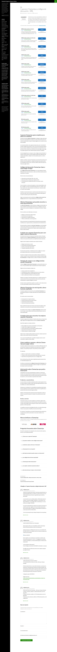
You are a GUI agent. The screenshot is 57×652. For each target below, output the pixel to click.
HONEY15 (42, 72)
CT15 (42, 127)
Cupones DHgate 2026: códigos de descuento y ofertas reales (30, 477)
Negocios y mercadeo (5, 44)
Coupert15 (42, 80)
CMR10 (42, 111)
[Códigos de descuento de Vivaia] (24, 424)
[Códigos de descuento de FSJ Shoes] (43, 424)
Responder (26, 552)
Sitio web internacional (5, 54)
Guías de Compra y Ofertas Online (9, 1)
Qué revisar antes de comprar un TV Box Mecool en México (5, 74)
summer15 (42, 64)
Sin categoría (3, 53)
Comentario (22, 611)
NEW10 (42, 103)
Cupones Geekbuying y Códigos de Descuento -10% (5, 91)
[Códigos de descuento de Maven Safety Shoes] (34, 424)
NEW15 (42, 46)
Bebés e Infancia (4, 22)
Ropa (21, 7)
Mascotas (3, 40)
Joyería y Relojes (4, 34)
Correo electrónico (24, 630)
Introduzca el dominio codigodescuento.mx (28, 635)
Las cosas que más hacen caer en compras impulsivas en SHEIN (5, 71)
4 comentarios (36, 13)
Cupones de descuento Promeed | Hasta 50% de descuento (5, 65)
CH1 (42, 119)
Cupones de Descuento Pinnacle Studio (27, 481)
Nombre (22, 625)
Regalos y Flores (4, 49)
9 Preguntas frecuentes (42, 25)
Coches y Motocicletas (5, 26)
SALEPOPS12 (42, 88)
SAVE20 (42, 29)
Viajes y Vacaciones (4, 57)
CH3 (42, 38)
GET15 (42, 55)
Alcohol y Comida (4, 21)
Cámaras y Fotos (4, 24)
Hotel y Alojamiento (4, 33)
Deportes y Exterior (4, 30)
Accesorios (3, 20)
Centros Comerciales (5, 25)
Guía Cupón (30, 13)
